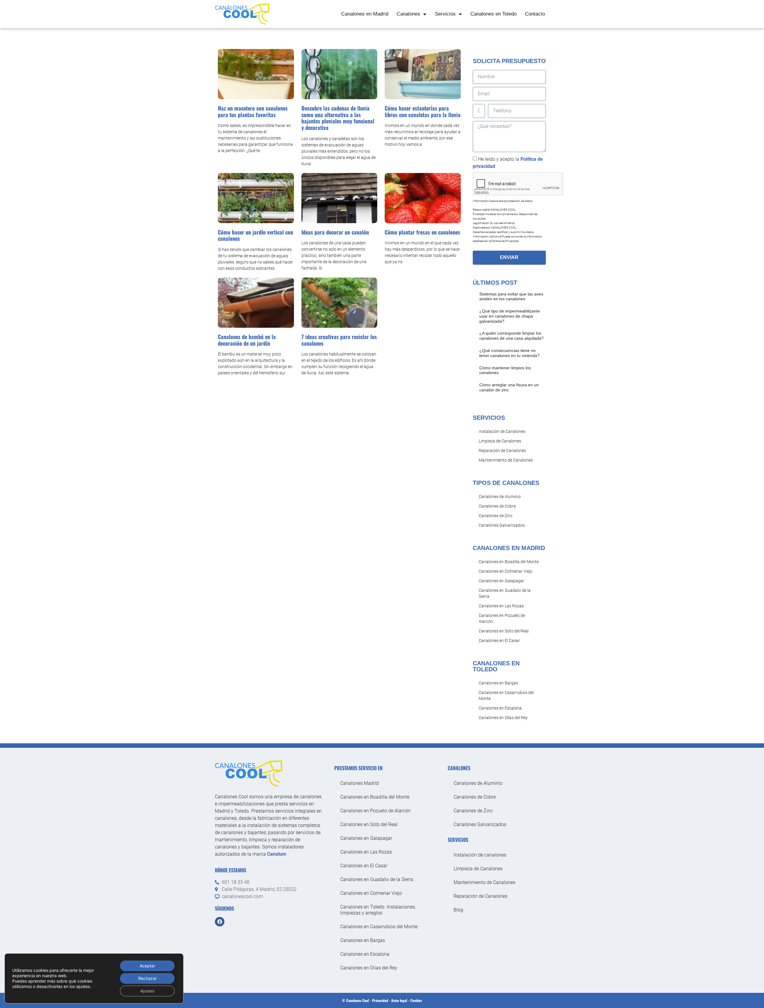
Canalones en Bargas (498, 683)
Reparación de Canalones (502, 450)
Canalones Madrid (359, 783)
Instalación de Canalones (502, 431)
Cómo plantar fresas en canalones (422, 232)
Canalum (276, 854)
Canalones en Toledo (493, 14)
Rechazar (147, 978)
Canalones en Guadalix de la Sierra (505, 593)
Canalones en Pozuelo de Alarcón (502, 618)
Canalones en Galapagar (501, 580)
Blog (458, 910)
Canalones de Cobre (497, 506)
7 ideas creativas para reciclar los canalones (339, 340)
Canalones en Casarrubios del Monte (506, 695)
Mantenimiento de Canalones (506, 460)
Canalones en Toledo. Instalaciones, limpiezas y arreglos (378, 910)
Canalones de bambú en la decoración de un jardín (247, 340)
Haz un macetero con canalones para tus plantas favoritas (253, 111)
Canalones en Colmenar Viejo (505, 571)
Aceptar (147, 965)
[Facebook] (219, 921)
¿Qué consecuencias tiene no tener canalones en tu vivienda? (509, 353)
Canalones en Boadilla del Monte (509, 561)
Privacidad (380, 1000)
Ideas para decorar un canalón (335, 232)
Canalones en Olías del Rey (503, 717)
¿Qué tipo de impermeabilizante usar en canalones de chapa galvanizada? (509, 316)
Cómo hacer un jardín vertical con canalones (255, 235)
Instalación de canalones (480, 855)
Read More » (489, 306)
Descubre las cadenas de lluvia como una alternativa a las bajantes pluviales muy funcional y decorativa (337, 117)
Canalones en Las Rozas (501, 605)
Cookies (416, 1000)
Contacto (535, 14)
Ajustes (147, 990)
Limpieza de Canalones (500, 441)
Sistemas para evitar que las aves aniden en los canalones (511, 296)
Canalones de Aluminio (500, 496)
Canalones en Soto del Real (504, 631)
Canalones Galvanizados (502, 525)
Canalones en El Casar (499, 640)
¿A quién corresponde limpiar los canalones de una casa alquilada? (511, 336)
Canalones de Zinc (495, 515)
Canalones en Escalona (500, 708)
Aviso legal (399, 1000)
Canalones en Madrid (364, 14)
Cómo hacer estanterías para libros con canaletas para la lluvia (422, 111)
